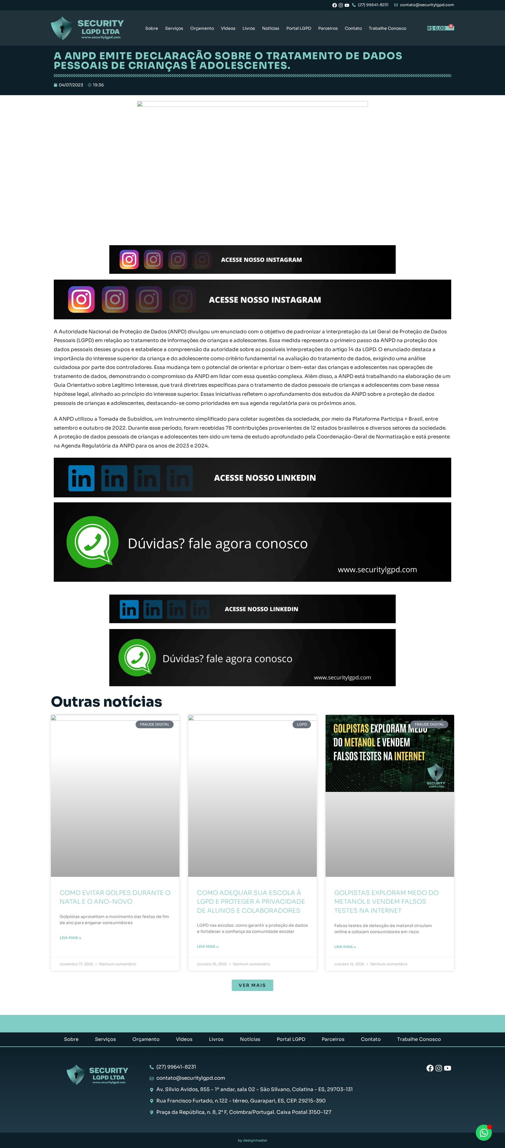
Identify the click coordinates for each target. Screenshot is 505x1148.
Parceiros (328, 28)
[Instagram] (340, 5)
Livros (249, 28)
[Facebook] (334, 5)
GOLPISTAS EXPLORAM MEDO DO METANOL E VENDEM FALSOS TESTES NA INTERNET (386, 901)
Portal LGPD (298, 28)
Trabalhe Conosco (387, 28)
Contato (353, 28)
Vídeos (228, 28)
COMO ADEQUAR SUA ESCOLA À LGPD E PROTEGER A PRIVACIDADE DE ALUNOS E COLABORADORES (251, 901)
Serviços (174, 28)
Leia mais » (70, 938)
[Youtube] (347, 5)
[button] (252, 985)
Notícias (270, 28)
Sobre (151, 28)
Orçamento (202, 28)
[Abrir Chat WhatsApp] (484, 1133)
